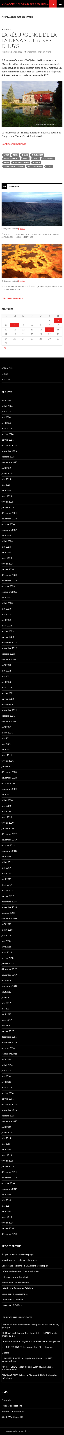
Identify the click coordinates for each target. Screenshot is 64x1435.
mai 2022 (6, 676)
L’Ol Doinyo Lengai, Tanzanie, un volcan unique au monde (31, 234)
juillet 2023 (7, 603)
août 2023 (6, 597)
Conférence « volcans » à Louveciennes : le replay (25, 1265)
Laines (36, 159)
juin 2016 (6, 1070)
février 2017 (8, 1025)
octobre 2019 (8, 845)
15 (49, 329)
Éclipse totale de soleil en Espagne (18, 1254)
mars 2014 (7, 1217)
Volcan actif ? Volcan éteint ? (15, 1282)
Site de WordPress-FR (12, 1417)
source (36, 162)
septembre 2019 (9, 851)
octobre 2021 (8, 715)
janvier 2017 (8, 1031)
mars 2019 (7, 884)
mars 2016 (7, 1087)
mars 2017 (7, 1020)
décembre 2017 (9, 969)
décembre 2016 (9, 1036)
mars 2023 (7, 625)
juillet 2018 (7, 929)
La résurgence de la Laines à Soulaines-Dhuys (29, 40)
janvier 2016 (8, 1098)
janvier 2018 (8, 963)
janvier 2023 (8, 637)
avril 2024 (6, 552)
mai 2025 (6, 484)
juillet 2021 (7, 732)
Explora (5, 1352)
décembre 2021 (9, 704)
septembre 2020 (9, 789)
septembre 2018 (9, 918)
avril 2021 (6, 749)
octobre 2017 (8, 980)
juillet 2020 (7, 800)
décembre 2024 (9, 513)
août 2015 (6, 1127)
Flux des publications (12, 1405)
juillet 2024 (7, 541)
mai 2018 (6, 941)
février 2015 (8, 1160)
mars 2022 (7, 687)
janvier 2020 (8, 828)
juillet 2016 (7, 1065)
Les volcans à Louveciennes (14, 1293)
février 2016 (8, 1093)
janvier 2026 (8, 439)
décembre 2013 (9, 1234)
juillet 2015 (7, 1132)
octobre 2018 (8, 913)
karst (25, 159)
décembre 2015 (9, 1104)
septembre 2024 (9, 530)
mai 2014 (6, 1205)
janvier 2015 (8, 1166)
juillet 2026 (7, 406)
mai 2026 (6, 417)
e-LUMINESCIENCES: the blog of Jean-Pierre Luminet (27, 1347)
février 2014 (8, 1222)
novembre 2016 (9, 1042)
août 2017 (6, 991)
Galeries (14, 186)
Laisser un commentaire (39, 52)
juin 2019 (6, 867)
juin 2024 (6, 546)
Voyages (6, 29)
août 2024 (6, 535)
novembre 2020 (9, 777)
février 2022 (8, 693)
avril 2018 (6, 946)
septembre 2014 (9, 1188)
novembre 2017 (9, 974)
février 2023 (8, 631)
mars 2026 (7, 428)
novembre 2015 (9, 1110)
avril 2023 (6, 620)
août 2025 (6, 468)
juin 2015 (6, 1138)
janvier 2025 (8, 507)
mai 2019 (6, 873)
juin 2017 (6, 1003)
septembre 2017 (9, 986)
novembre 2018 (9, 907)
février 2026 (8, 434)
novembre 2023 (9, 580)
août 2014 (6, 1194)
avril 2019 (6, 879)
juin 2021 (6, 738)
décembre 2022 (9, 642)
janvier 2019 (8, 896)
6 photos (21, 228)
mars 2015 (7, 1155)
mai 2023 (6, 614)
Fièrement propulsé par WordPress (16, 1431)
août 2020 (6, 794)
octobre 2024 (8, 524)
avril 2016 (6, 1081)
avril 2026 (6, 422)
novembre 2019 (9, 839)
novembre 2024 (9, 518)
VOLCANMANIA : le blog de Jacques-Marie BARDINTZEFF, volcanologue (25, 3)
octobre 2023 (8, 586)
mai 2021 (6, 744)
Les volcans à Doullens (12, 1299)
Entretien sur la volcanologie (15, 1277)
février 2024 (8, 563)
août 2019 (6, 856)
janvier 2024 (8, 569)
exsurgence (37, 155)
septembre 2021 (9, 721)
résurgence (48, 159)
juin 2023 (6, 608)
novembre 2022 (9, 648)
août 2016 (6, 1059)
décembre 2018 (9, 901)
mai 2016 (6, 1076)
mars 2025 (7, 496)
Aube (6, 155)
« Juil (4, 347)
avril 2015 (6, 1149)
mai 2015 (6, 1143)
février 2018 (8, 958)
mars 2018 (7, 952)
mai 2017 (6, 1008)
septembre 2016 (9, 1053)
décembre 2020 (9, 772)
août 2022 (6, 665)
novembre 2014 (9, 1177)
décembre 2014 (9, 1172)
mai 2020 (6, 811)
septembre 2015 (9, 1121)
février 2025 (8, 501)
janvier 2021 (8, 766)
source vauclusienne (14, 166)
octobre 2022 (8, 653)
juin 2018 (6, 935)
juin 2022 (6, 670)
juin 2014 (6, 1200)
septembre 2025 (9, 462)
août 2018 (6, 924)
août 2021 (6, 727)
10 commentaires (24, 237)
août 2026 (6, 400)
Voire (49, 166)
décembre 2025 (9, 445)
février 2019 (8, 890)
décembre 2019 (9, 834)
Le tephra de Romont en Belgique (17, 1288)
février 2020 (8, 822)
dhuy (15, 155)
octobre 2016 (8, 1048)
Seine (6, 162)
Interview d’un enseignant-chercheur (19, 1260)
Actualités (7, 368)
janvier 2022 (8, 698)
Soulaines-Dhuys (21, 162)
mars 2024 (7, 558)
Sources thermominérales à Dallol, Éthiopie (24, 286)
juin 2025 (6, 479)
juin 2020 (6, 805)
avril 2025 (6, 490)
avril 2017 (6, 1014)
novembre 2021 (9, 710)
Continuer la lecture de (15, 143)
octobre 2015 (8, 1115)
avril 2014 (6, 1211)
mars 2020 (7, 817)
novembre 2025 (9, 451)
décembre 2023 (9, 575)
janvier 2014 (8, 1228)
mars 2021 (7, 755)
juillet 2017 (7, 997)
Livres (5, 374)
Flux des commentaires (13, 1411)
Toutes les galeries (13, 298)
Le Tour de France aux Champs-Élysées (20, 1271)
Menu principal (60, 4)
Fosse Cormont (11, 159)
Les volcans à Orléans (12, 1305)
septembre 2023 (9, 591)
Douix (25, 155)
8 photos (21, 281)
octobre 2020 (8, 783)
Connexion (7, 1400)
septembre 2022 (9, 659)
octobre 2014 (8, 1183)
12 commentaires (11, 289)
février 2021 (8, 760)
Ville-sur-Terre (35, 166)
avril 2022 (6, 682)
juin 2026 (6, 411)
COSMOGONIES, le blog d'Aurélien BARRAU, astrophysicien (31, 1341)
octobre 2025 (8, 456)
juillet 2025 (7, 473)
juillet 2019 (7, 862)
